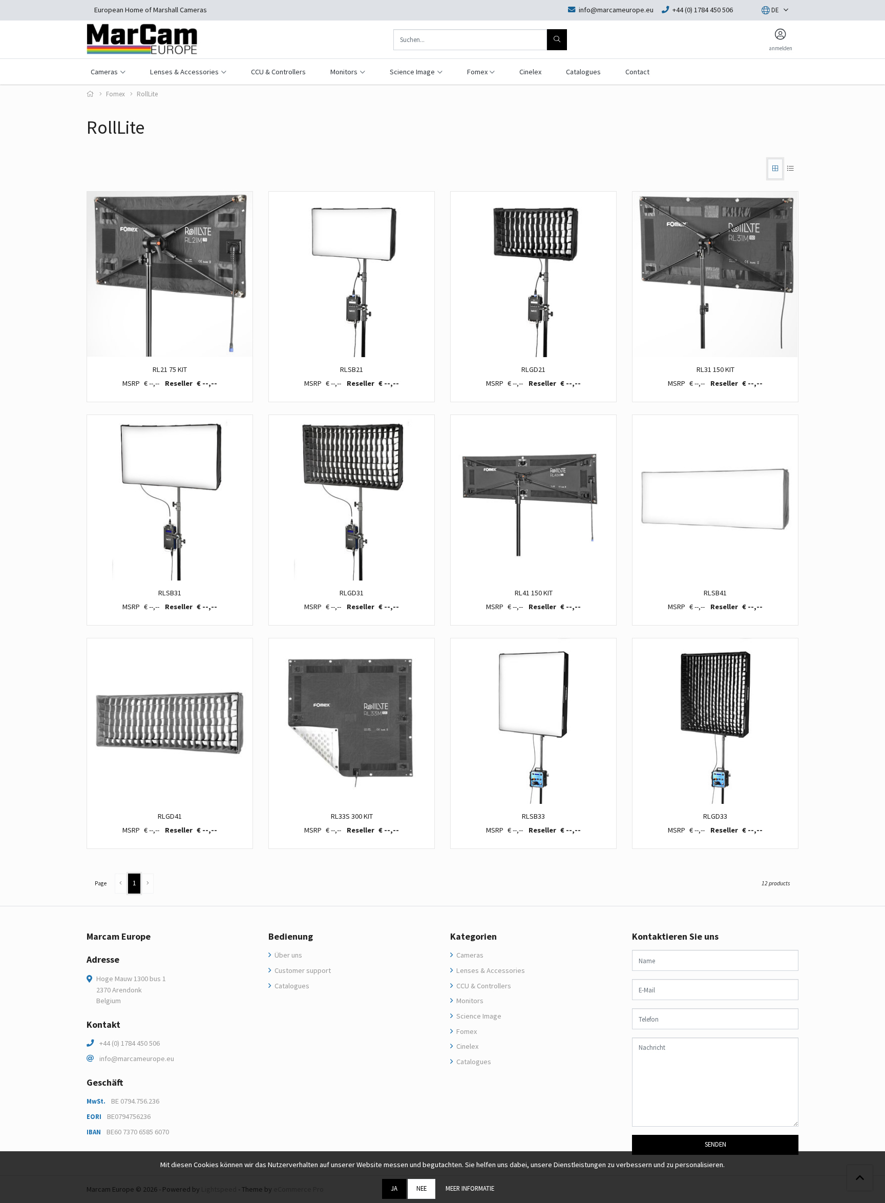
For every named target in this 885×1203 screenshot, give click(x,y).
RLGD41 (170, 816)
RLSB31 (169, 592)
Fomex (115, 94)
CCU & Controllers (278, 71)
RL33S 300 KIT (352, 816)
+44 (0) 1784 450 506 (129, 1043)
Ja (394, 1188)
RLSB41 (715, 592)
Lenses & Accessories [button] (184, 71)
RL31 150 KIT (715, 369)
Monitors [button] (343, 71)
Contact (637, 71)
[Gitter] (775, 169)
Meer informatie (470, 1188)
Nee (421, 1188)
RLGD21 (533, 369)
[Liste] (790, 169)
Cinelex (530, 71)
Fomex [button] (477, 71)
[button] (770, 10)
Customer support (302, 970)
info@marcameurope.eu (136, 1058)
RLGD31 (352, 592)
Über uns (287, 955)
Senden (715, 1144)
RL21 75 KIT (170, 369)
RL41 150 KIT (534, 592)
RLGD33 (715, 816)
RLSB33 (533, 816)
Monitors (469, 1000)
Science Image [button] (412, 71)
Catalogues (583, 71)
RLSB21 (351, 369)
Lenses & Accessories (490, 970)
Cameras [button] (104, 71)
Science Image (478, 1016)
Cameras (469, 955)
